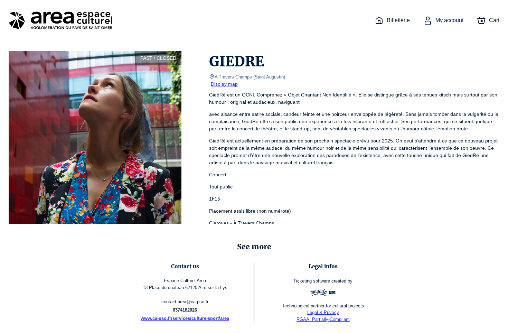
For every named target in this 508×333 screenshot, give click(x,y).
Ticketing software (311, 281)
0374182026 (185, 310)
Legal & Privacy (323, 312)
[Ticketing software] (323, 293)
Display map (224, 84)
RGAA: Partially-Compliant (323, 319)
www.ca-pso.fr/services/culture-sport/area (185, 318)
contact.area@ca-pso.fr (184, 301)
